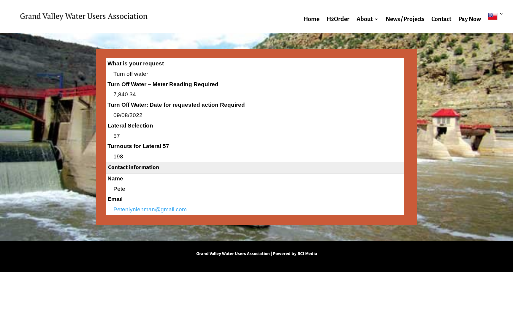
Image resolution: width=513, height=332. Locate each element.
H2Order (338, 19)
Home (311, 19)
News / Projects (405, 19)
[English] (496, 22)
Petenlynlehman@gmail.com (150, 209)
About (365, 19)
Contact (441, 19)
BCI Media (307, 254)
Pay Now (469, 19)
